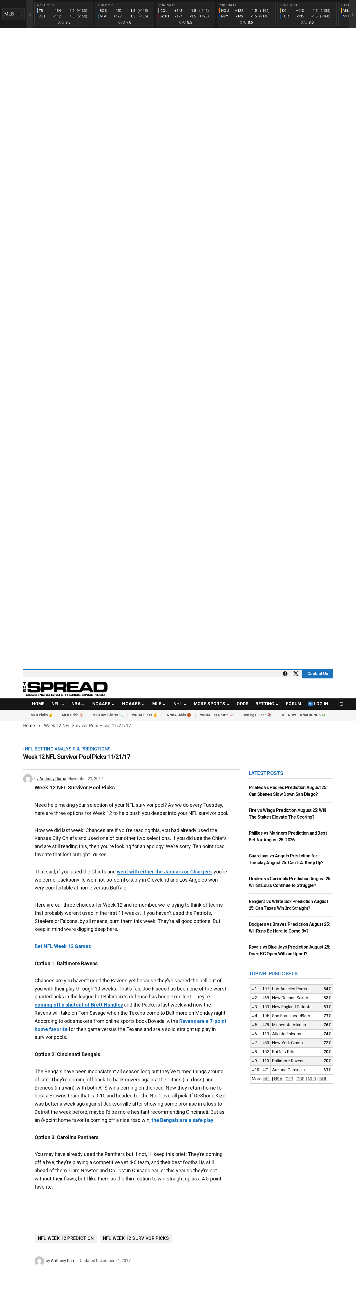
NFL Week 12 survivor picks (136, 1238)
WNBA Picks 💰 (144, 715)
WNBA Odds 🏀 (178, 715)
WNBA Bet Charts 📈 (217, 715)
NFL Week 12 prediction (66, 1238)
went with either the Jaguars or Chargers (164, 872)
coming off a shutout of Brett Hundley (79, 1005)
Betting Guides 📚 (257, 715)
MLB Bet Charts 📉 (108, 715)
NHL (323, 1078)
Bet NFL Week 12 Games (63, 946)
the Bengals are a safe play (182, 1120)
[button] (341, 704)
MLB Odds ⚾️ (73, 715)
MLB (312, 1078)
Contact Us (317, 673)
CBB (300, 1078)
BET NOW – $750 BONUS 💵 (303, 715)
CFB (289, 1078)
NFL (267, 1078)
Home (29, 725)
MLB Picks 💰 (42, 715)
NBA (278, 1078)
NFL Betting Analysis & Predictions (68, 749)
